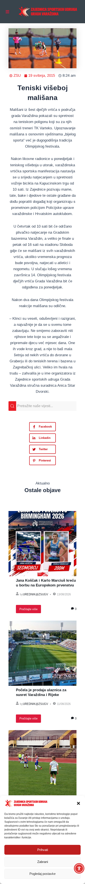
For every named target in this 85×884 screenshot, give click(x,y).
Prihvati (42, 850)
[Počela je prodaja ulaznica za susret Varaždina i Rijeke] (42, 653)
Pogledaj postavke (42, 874)
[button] (78, 803)
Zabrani (42, 862)
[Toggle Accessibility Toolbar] (79, 868)
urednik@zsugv (35, 594)
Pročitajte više (28, 609)
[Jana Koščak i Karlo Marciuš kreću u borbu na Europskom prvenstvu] (42, 543)
